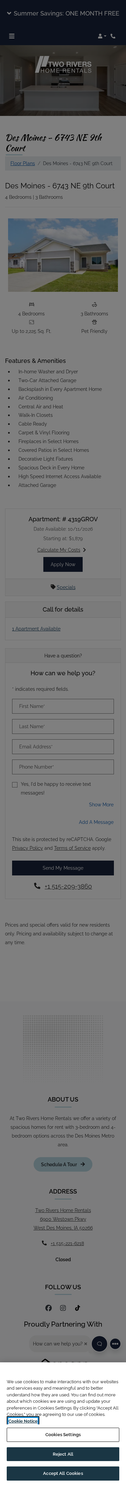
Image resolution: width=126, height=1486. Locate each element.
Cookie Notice (23, 1421)
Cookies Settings (63, 1434)
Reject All (63, 1454)
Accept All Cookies (63, 1473)
